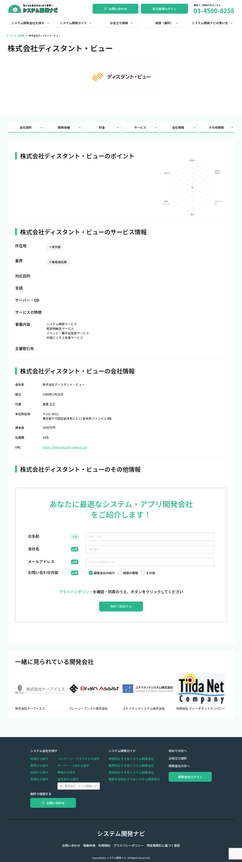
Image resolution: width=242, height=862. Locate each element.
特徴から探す (66, 772)
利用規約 (104, 845)
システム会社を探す (43, 750)
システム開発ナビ (121, 833)
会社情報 (178, 127)
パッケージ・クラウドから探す (78, 758)
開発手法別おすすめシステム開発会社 (134, 779)
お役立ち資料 (178, 758)
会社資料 (26, 127)
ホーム (9, 35)
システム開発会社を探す (27, 23)
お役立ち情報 (119, 23)
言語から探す (39, 779)
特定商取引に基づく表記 (163, 845)
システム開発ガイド (73, 23)
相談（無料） (164, 23)
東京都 (21, 35)
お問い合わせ (118, 8)
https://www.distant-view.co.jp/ (65, 447)
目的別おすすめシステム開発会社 (131, 772)
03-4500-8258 (214, 10)
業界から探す (39, 765)
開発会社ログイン (190, 776)
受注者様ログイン (164, 8)
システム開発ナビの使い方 (210, 23)
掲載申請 (89, 845)
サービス (140, 127)
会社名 (33, 549)
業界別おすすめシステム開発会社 (131, 765)
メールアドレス (41, 562)
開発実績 (64, 127)
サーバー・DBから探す (73, 765)
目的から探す (39, 772)
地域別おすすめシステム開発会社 (131, 758)
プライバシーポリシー (128, 845)
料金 (102, 127)
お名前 (33, 536)
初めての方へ (178, 750)
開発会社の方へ (179, 766)
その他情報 (216, 127)
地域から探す (39, 758)
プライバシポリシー (76, 591)
